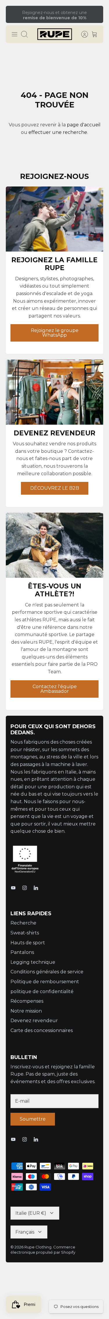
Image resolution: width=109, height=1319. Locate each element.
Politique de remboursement (44, 981)
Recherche (23, 923)
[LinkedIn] (36, 888)
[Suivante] (95, 14)
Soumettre (33, 1119)
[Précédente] (14, 14)
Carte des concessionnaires (41, 1030)
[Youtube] (13, 888)
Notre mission (26, 1011)
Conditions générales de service (46, 972)
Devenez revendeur (34, 1020)
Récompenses (26, 1001)
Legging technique (32, 962)
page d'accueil (84, 125)
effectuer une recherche (57, 132)
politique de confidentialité (42, 991)
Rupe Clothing (37, 1247)
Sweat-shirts (24, 933)
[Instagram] (24, 888)
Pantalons (22, 952)
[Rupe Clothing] (54, 34)
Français (24, 1232)
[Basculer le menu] (14, 34)
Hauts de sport (27, 942)
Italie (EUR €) (30, 1213)
